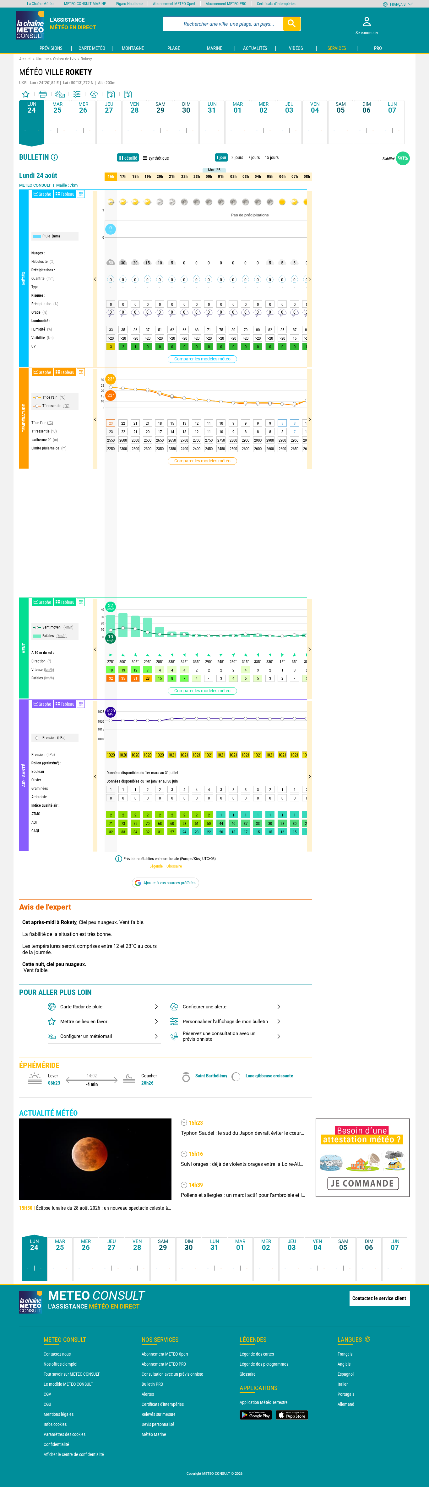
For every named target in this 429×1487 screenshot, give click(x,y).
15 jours (272, 157)
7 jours (254, 157)
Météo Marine (154, 1434)
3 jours (237, 157)
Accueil (25, 59)
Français (345, 1354)
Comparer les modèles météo (202, 358)
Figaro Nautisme (129, 3)
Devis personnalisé (158, 1424)
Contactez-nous (57, 1354)
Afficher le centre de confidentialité (74, 1454)
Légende (156, 866)
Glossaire (174, 866)
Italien (343, 1384)
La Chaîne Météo (40, 3)
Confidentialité (56, 1444)
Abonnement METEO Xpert (165, 1354)
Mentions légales (58, 1414)
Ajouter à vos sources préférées (170, 883)
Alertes (148, 1394)
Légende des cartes (257, 1354)
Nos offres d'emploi (60, 1364)
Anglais (344, 1364)
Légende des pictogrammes (264, 1364)
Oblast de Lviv (64, 59)
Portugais (346, 1394)
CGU (47, 1404)
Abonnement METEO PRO (164, 1364)
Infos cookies (55, 1424)
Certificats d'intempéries (163, 1404)
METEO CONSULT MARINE (85, 3)
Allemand (346, 1404)
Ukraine (42, 59)
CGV (47, 1394)
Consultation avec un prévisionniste (172, 1374)
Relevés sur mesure (159, 1414)
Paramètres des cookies (64, 1434)
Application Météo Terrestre (264, 1402)
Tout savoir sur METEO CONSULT (72, 1374)
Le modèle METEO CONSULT (68, 1384)
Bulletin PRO (152, 1384)
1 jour (221, 157)
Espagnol (346, 1374)
